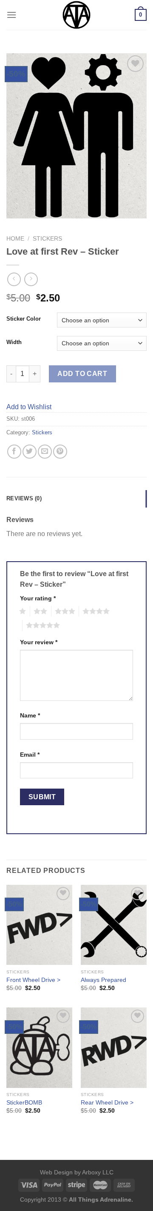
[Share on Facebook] (14, 452)
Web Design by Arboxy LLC (76, 1172)
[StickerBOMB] (39, 1047)
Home (15, 238)
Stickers (47, 238)
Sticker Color (23, 319)
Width (14, 342)
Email (30, 754)
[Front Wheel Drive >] (39, 925)
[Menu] (11, 14)
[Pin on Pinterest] (60, 452)
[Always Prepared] (114, 925)
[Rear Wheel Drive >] (114, 1047)
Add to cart (82, 373)
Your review (38, 642)
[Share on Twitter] (30, 452)
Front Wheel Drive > (33, 980)
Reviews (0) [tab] (24, 498)
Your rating (38, 598)
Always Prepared (103, 980)
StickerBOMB (24, 1102)
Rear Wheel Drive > (107, 1102)
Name (30, 715)
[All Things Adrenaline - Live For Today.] (76, 15)
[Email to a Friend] (45, 452)
